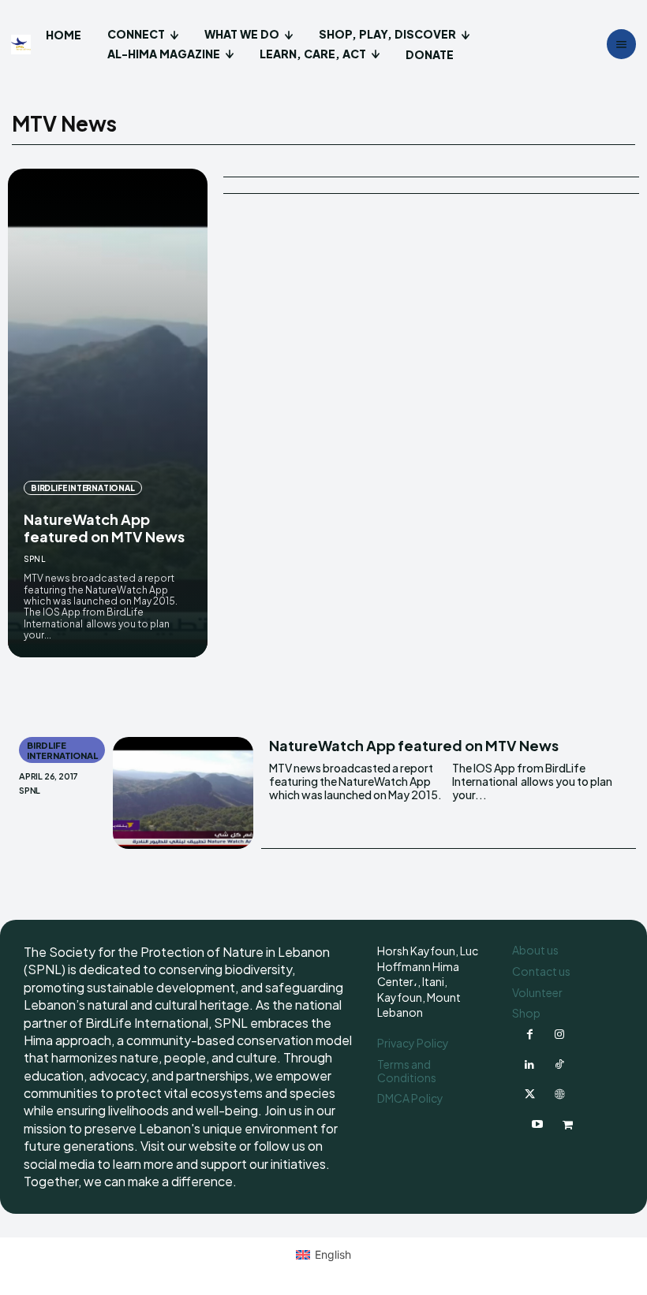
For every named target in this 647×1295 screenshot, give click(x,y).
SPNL (35, 559)
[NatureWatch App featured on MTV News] (108, 413)
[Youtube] (537, 1125)
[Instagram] (559, 1035)
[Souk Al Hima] (567, 1125)
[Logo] (23, 44)
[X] (529, 1095)
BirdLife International (83, 488)
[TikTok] (559, 1065)
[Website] (559, 1095)
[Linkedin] (529, 1065)
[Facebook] (529, 1035)
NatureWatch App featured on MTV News (104, 527)
